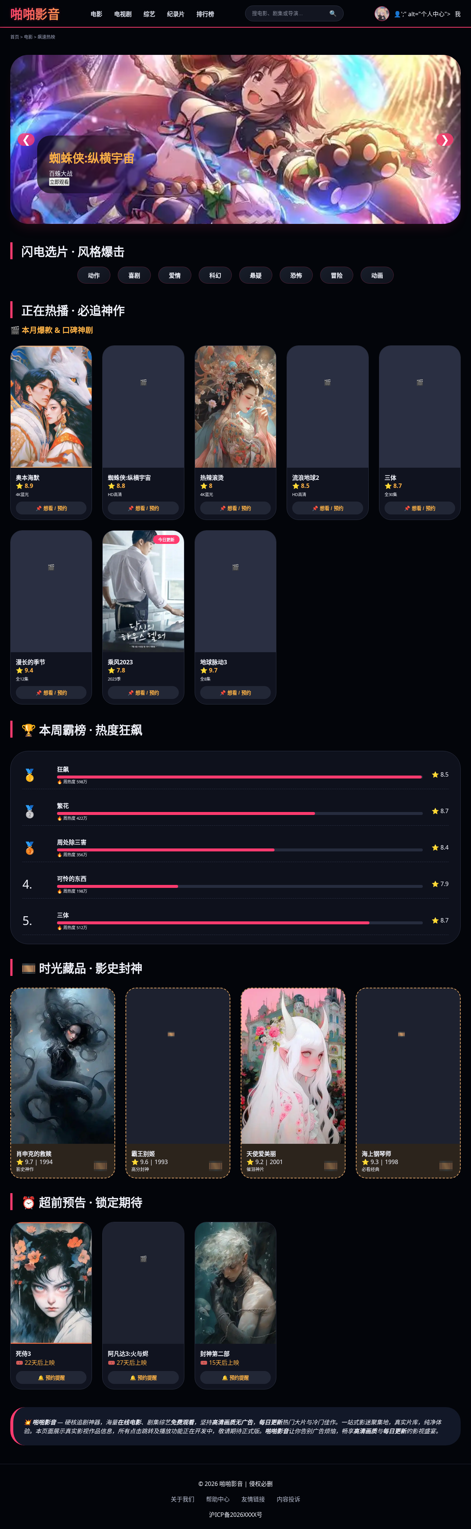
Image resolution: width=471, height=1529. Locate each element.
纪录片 (176, 14)
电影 (96, 14)
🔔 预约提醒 (51, 1378)
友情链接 (253, 1499)
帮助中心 (218, 1499)
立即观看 (59, 182)
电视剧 (123, 14)
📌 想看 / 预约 (51, 508)
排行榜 (205, 14)
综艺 (149, 14)
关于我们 (182, 1499)
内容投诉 (288, 1499)
